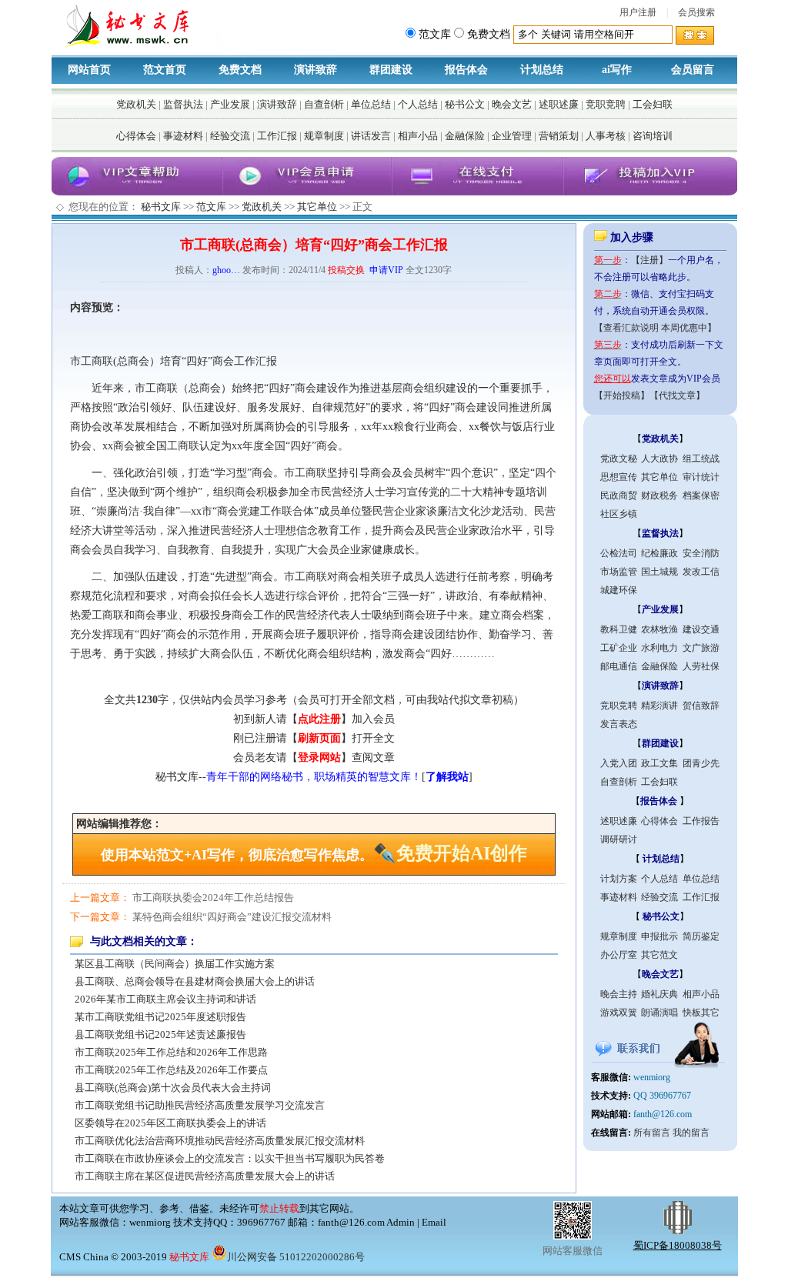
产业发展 (230, 104)
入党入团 (618, 763)
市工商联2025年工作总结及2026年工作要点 (171, 1070)
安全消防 (701, 553)
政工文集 (659, 763)
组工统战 (701, 458)
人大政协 (659, 458)
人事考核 (606, 136)
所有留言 (651, 1132)
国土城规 (659, 571)
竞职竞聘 (606, 104)
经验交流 (230, 136)
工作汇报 (277, 136)
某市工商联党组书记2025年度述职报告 (160, 1017)
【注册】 (649, 260)
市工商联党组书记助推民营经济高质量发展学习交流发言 (200, 1105)
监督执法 (183, 104)
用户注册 (637, 12)
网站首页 (89, 69)
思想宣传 (618, 477)
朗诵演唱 (659, 1012)
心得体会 (136, 136)
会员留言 (692, 69)
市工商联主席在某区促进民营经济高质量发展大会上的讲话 (205, 1176)
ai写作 (617, 69)
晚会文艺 (512, 104)
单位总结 (371, 104)
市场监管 (618, 571)
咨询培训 (653, 136)
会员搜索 (696, 12)
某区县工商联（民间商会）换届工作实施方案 (175, 963)
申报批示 (659, 936)
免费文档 (240, 69)
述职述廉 (559, 104)
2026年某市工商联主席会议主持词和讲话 (165, 999)
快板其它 (701, 1012)
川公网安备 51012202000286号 (296, 1257)
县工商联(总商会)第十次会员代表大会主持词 (173, 1087)
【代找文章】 (677, 395)
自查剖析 (324, 104)
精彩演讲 (659, 705)
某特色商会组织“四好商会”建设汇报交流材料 (232, 917)
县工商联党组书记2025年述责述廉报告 (160, 1034)
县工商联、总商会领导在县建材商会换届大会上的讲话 (195, 981)
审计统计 (701, 477)
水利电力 (659, 647)
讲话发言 (371, 136)
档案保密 (701, 495)
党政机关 (136, 104)
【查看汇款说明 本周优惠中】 (655, 327)
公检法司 (618, 553)
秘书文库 (161, 206)
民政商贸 (618, 495)
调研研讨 (618, 839)
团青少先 (701, 763)
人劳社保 (701, 666)
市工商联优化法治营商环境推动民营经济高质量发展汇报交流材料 (220, 1140)
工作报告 (701, 821)
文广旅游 (701, 647)
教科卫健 (618, 629)
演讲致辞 (315, 69)
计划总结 (541, 69)
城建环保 (618, 590)
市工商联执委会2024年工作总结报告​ (213, 897)
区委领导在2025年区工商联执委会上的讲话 (170, 1123)
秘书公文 (465, 104)
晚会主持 (618, 994)
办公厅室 (618, 954)
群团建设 (390, 69)
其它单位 (317, 206)
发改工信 (701, 571)
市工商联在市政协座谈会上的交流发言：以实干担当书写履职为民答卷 (230, 1158)
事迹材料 (183, 136)
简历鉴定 (701, 936)
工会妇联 (653, 104)
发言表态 (618, 724)
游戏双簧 (618, 1012)
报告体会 (466, 69)
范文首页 (164, 69)
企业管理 (512, 136)
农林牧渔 (659, 629)
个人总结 (418, 104)
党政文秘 (618, 458)
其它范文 (659, 954)
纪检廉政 (659, 553)
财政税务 (659, 495)
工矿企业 (618, 647)
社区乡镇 (618, 514)
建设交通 (701, 629)
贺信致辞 (701, 705)
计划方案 (618, 878)
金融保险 (465, 136)
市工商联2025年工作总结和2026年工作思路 (171, 1052)
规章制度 (324, 136)
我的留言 (691, 1132)
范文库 (211, 206)
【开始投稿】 (621, 395)
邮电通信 (618, 666)
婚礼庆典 (659, 994)
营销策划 (559, 136)
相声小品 (418, 136)
